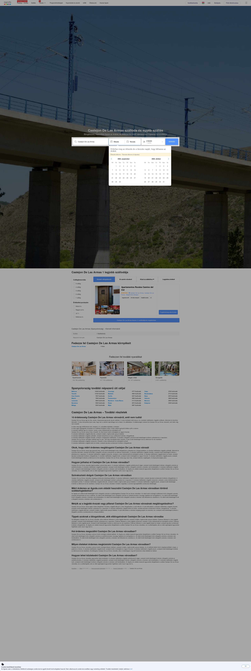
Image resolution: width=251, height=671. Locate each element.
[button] (111, 159)
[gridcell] (116, 166)
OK (246, 666)
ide (131, 669)
